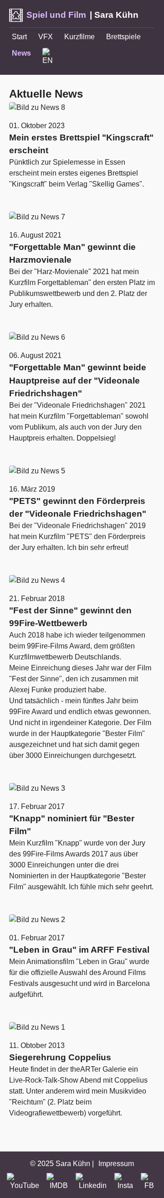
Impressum (116, 1163)
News (21, 53)
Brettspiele (123, 37)
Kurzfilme (79, 37)
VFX (45, 37)
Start (19, 37)
